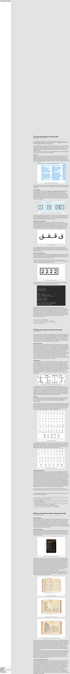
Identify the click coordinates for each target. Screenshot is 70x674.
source (46, 319)
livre (34, 514)
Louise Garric (60, 142)
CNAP (43, 142)
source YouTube (57, 506)
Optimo (38, 192)
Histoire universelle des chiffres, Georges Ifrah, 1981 (49, 513)
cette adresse (43, 494)
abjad (53, 225)
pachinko (46, 149)
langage (43, 514)
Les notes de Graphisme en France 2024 (45, 136)
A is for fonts (50, 143)
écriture (37, 514)
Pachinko (39, 143)
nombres (40, 514)
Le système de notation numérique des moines (47, 329)
